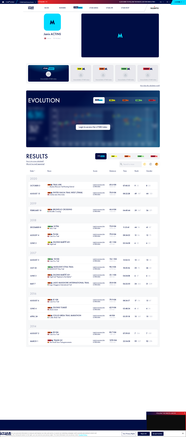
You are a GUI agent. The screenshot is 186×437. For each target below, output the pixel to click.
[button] (28, 2)
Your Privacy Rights (129, 433)
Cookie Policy (83, 435)
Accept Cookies (157, 433)
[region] (93, 433)
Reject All (144, 433)
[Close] (183, 433)
